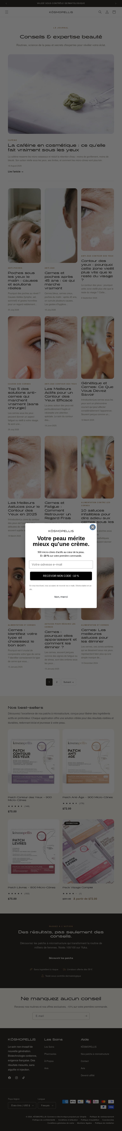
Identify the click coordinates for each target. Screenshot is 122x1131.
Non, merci (61, 597)
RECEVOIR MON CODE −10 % (61, 576)
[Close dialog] (92, 527)
